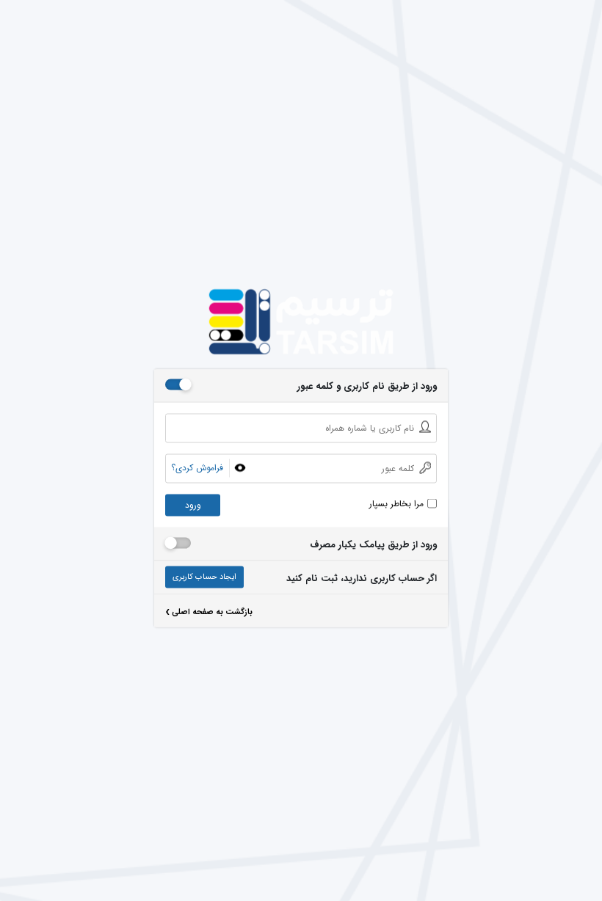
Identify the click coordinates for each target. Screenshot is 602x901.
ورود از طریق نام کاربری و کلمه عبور (367, 386)
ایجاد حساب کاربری (204, 577)
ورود (193, 505)
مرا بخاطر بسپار (396, 504)
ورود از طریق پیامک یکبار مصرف (373, 545)
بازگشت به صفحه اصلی (209, 614)
